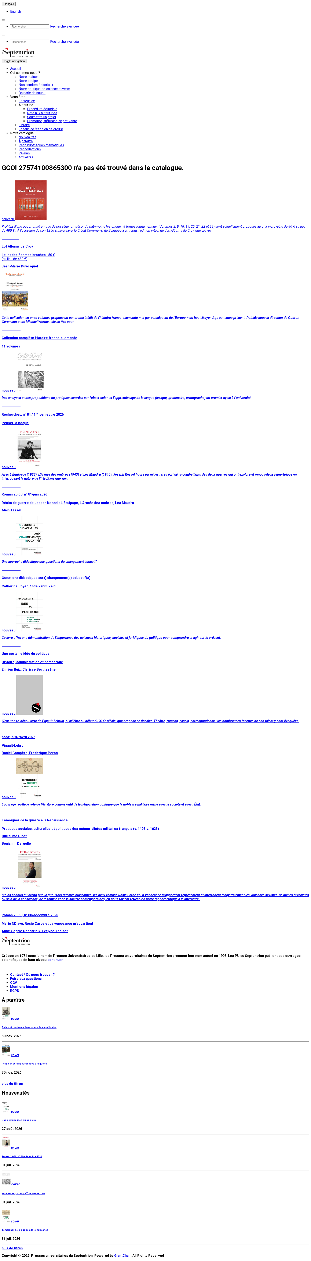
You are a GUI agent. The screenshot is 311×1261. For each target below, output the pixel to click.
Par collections (30, 149)
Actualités (26, 157)
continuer (55, 960)
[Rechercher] (3, 20)
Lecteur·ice (27, 101)
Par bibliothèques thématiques (41, 145)
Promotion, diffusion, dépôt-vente (52, 121)
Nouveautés (27, 137)
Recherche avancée (64, 26)
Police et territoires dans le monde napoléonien (29, 1027)
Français (8, 4)
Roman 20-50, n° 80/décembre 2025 (22, 1156)
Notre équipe (28, 81)
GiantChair (122, 1256)
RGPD (14, 991)
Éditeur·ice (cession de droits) (41, 129)
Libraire (24, 125)
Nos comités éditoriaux (36, 85)
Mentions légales (24, 987)
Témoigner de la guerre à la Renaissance (25, 1230)
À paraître (26, 141)
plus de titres (12, 1084)
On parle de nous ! (32, 93)
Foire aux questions (26, 979)
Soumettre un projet (41, 117)
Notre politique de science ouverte (44, 89)
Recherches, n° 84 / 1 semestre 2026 (23, 1193)
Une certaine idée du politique (19, 1120)
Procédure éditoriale (42, 109)
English (15, 12)
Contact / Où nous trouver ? (32, 975)
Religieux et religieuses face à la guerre (24, 1063)
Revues (24, 153)
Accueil (15, 69)
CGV (13, 983)
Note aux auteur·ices (42, 113)
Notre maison (29, 77)
